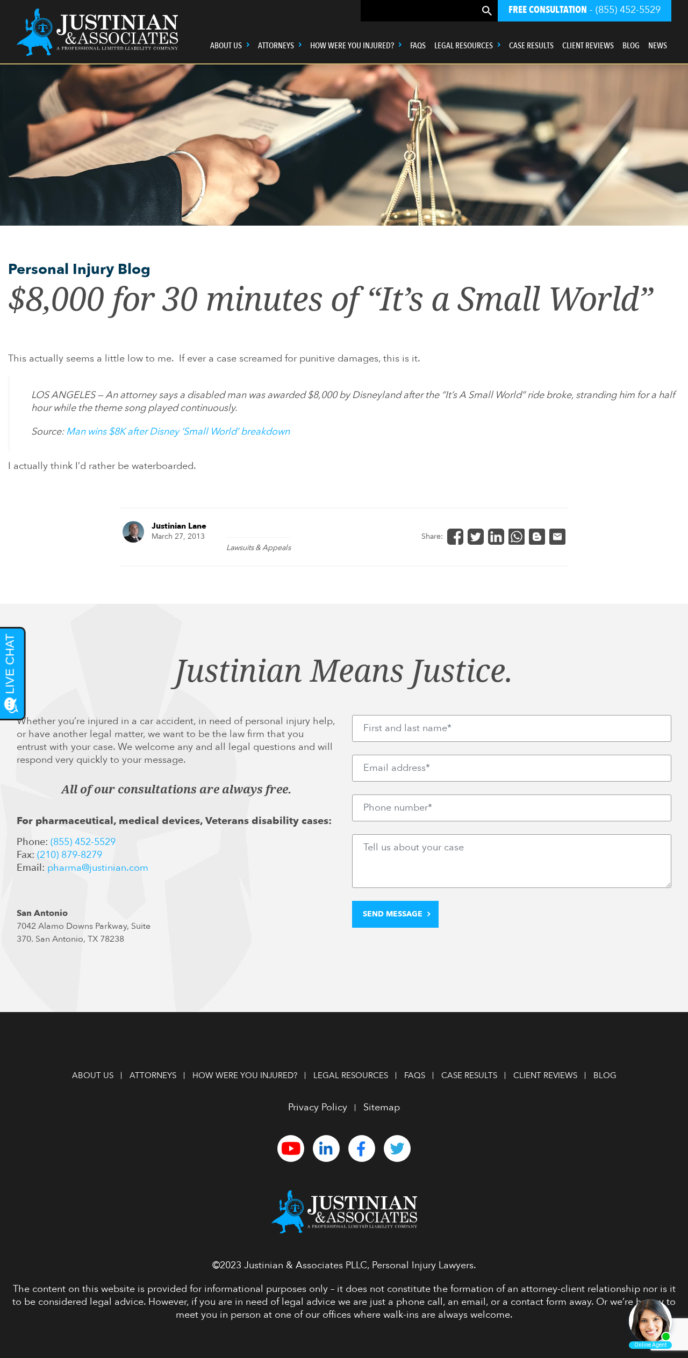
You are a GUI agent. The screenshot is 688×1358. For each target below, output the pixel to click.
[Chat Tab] (344, 679)
